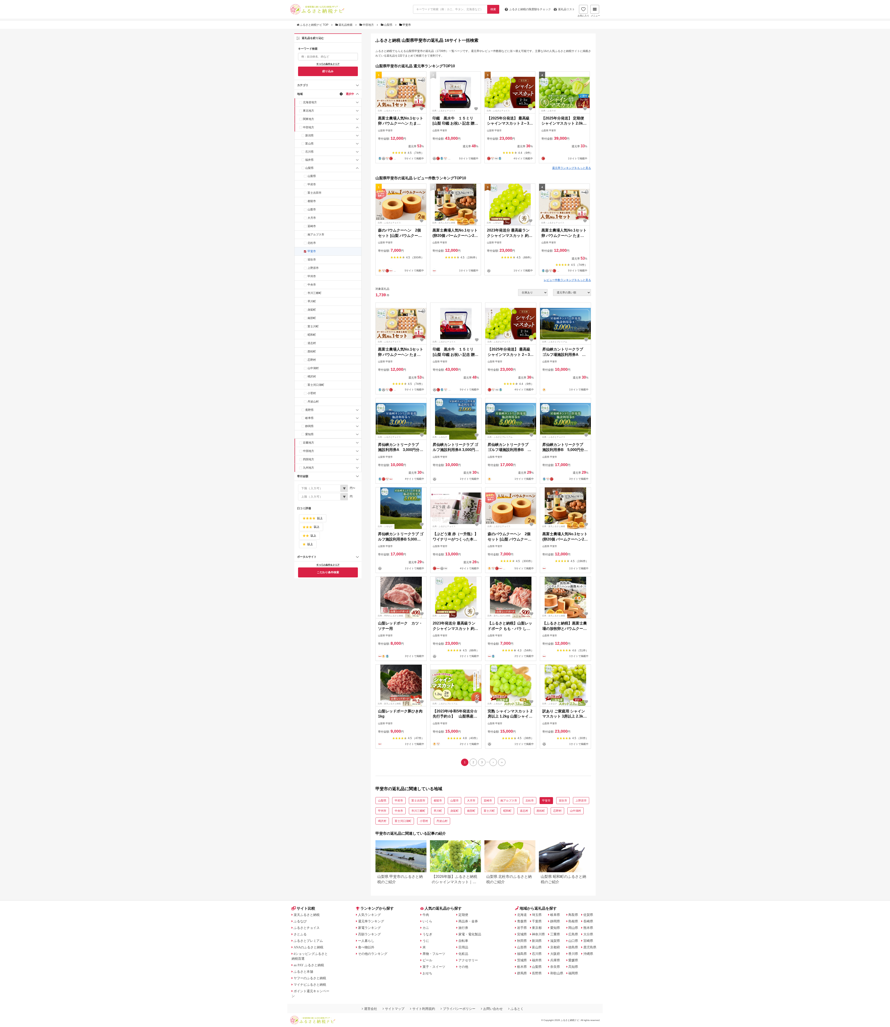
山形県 (522, 947)
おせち (427, 973)
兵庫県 (555, 960)
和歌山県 (556, 973)
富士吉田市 (314, 192)
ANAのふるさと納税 (308, 947)
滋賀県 (555, 940)
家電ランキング (369, 927)
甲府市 (312, 184)
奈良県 (555, 966)
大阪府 (555, 953)
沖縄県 (588, 953)
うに (426, 940)
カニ (426, 927)
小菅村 (312, 393)
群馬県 (522, 973)
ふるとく (517, 1009)
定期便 (463, 914)
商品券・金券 (468, 921)
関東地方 (308, 119)
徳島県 (573, 947)
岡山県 (573, 927)
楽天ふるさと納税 (307, 914)
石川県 (309, 151)
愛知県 (309, 434)
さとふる (300, 934)
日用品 (463, 947)
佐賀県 (588, 914)
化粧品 (463, 953)
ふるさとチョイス (307, 927)
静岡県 (309, 426)
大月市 (312, 217)
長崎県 (588, 921)
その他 (463, 966)
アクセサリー (468, 960)
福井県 (309, 159)
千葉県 (537, 921)
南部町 (312, 318)
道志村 (312, 343)
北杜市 (312, 243)
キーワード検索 (308, 48)
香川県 (573, 953)
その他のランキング (372, 953)
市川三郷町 (314, 293)
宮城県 (522, 934)
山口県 (573, 940)
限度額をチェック (530, 9)
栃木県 (522, 966)
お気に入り (583, 15)
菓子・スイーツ (434, 966)
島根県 (573, 921)
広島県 (573, 934)
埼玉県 (537, 914)
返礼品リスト (566, 9)
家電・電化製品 (469, 934)
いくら (427, 921)
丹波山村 (313, 401)
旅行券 (463, 927)
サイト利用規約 (423, 1009)
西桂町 (312, 351)
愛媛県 (573, 960)
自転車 (463, 940)
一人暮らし (366, 940)
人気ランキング (369, 914)
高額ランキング (369, 934)
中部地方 (368, 24)
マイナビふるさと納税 (310, 984)
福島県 (522, 953)
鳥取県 (573, 914)
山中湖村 (313, 368)
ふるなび (300, 921)
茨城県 (522, 960)
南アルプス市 (316, 234)
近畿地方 (308, 442)
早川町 (312, 301)
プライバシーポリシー (459, 1009)
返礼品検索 (345, 24)
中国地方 (308, 451)
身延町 (312, 309)
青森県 (522, 921)
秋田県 (522, 940)
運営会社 (370, 1009)
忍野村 (312, 359)
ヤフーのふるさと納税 (310, 978)
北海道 (522, 914)
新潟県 (309, 135)
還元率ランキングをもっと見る (571, 168)
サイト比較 (306, 908)
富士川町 (313, 326)
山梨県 (388, 24)
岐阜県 (309, 418)
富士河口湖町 (316, 384)
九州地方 (308, 467)
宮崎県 (588, 940)
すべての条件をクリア (328, 64)
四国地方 (308, 459)
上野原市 (313, 268)
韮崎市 (312, 226)
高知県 (573, 966)
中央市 (312, 284)
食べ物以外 (366, 947)
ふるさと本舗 (303, 971)
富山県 (309, 143)
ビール (427, 960)
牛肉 (426, 914)
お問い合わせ (493, 1009)
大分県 (588, 934)
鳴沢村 (312, 376)
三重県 (555, 934)
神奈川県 (538, 934)
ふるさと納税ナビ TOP (314, 24)
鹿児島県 (589, 947)
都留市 (312, 201)
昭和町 (312, 334)
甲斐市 (312, 251)
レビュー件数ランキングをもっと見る (567, 280)
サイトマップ (394, 1009)
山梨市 (312, 209)
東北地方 (308, 110)
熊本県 (588, 927)
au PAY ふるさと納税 (309, 965)
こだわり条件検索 (328, 572)
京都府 (555, 947)
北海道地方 (310, 102)
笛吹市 (312, 259)
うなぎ (427, 934)
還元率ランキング (371, 921)
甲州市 (312, 276)
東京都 (537, 927)
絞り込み (328, 71)
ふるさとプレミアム (308, 940)
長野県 (309, 410)
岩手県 (522, 927)
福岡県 (573, 973)
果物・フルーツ (434, 953)
